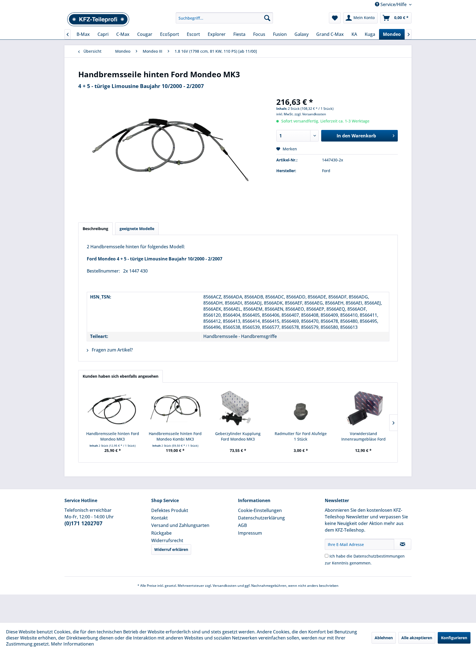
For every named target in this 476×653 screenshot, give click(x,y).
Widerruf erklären (171, 549)
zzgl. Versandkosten (310, 114)
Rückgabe (161, 533)
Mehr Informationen (72, 644)
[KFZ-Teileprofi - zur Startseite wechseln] (98, 19)
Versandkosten (225, 585)
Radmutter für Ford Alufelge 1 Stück (301, 436)
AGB (242, 525)
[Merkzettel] (335, 17)
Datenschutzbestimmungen (379, 556)
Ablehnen (384, 637)
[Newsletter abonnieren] (402, 544)
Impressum (250, 533)
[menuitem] (224, 17)
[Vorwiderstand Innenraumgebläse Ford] (363, 409)
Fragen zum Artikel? (112, 350)
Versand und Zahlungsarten (180, 525)
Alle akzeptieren (416, 637)
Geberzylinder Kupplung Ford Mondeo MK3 (238, 436)
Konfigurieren (454, 637)
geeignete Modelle (137, 228)
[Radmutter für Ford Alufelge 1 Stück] (301, 409)
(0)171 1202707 (83, 523)
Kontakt (159, 518)
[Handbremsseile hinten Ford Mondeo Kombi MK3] (175, 409)
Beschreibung (95, 228)
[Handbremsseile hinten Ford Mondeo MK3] (112, 409)
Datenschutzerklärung (261, 518)
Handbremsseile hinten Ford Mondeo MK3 (112, 436)
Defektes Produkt (169, 510)
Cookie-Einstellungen (260, 510)
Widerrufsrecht (167, 540)
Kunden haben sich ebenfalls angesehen (120, 376)
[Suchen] (267, 17)
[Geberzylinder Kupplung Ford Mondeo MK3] (238, 409)
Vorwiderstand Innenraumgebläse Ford (363, 436)
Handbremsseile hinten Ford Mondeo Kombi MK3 (175, 436)
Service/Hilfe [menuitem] (393, 4)
